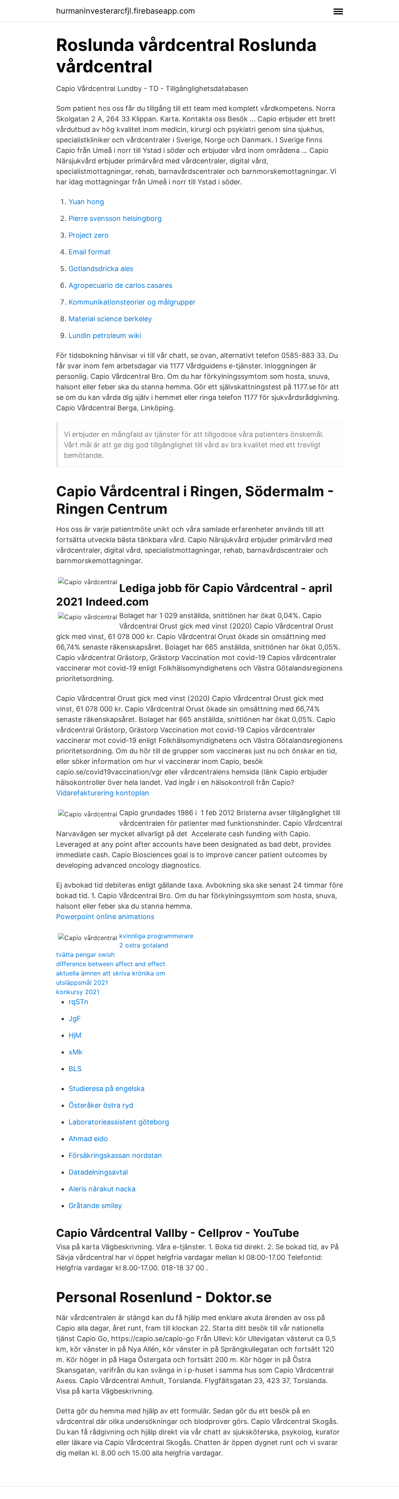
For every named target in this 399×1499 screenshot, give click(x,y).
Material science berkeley (110, 319)
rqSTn (78, 1002)
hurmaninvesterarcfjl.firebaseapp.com (125, 11)
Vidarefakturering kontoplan (102, 793)
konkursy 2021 (77, 992)
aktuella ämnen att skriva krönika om (110, 973)
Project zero (89, 235)
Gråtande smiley (95, 1205)
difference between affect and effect (110, 964)
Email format (90, 252)
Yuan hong (86, 202)
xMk (76, 1052)
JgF (75, 1018)
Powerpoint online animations (105, 916)
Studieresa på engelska (107, 1088)
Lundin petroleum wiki (105, 335)
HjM (75, 1035)
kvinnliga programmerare (156, 936)
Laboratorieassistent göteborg (119, 1122)
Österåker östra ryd (101, 1105)
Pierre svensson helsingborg (115, 218)
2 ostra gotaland (143, 945)
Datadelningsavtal (98, 1172)
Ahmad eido (88, 1139)
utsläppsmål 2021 (82, 982)
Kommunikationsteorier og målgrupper (132, 302)
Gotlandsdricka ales (101, 268)
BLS (75, 1069)
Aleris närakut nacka (102, 1189)
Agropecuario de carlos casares (120, 285)
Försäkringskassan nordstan (115, 1155)
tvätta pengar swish (85, 954)
